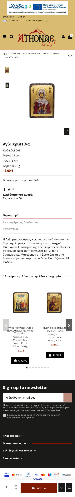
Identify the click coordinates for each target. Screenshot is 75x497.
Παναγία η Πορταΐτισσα (55, 327)
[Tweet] (9, 189)
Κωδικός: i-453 (54, 331)
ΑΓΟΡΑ (41, 488)
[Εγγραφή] (67, 397)
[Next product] (71, 55)
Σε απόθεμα (10, 198)
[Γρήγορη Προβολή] (25, 323)
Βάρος (7, 166)
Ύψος (6, 160)
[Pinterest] (13, 189)
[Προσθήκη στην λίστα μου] (61, 487)
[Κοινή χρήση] (4, 189)
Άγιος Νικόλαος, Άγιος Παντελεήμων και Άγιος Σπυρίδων (20, 330)
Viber (22, 16)
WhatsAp (9, 16)
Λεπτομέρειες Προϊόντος (20, 222)
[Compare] (20, 323)
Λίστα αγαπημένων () (36, 20)
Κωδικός (8, 150)
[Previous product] (69, 55)
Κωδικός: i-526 (20, 336)
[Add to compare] (69, 487)
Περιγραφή (10, 215)
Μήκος (7, 155)
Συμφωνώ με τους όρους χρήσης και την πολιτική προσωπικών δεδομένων (33, 416)
